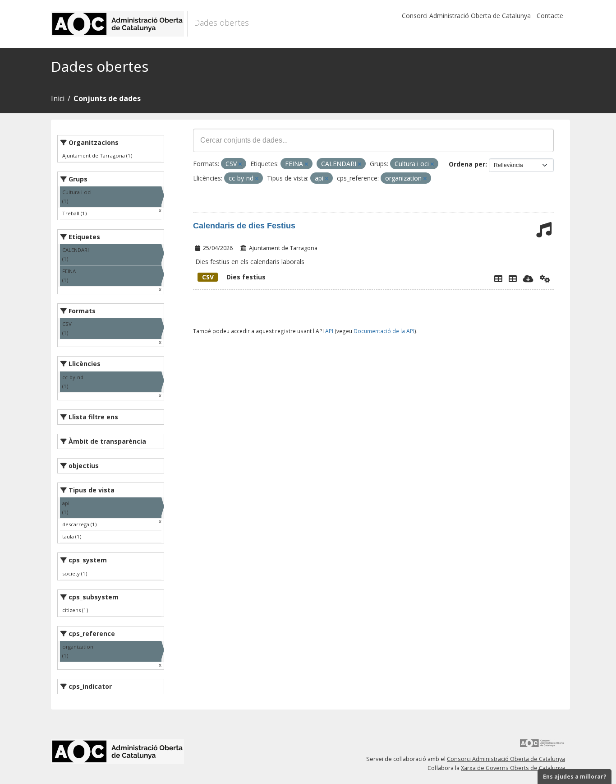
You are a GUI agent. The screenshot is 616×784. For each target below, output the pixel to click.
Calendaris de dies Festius (244, 225)
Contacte (550, 15)
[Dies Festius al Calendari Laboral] (513, 278)
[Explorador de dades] (498, 278)
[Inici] (119, 24)
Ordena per (467, 164)
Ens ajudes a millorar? (574, 776)
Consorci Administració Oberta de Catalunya (466, 15)
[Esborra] (240, 164)
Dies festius (234, 277)
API (329, 330)
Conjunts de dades (107, 98)
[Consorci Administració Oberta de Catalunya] (542, 746)
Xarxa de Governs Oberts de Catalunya (513, 768)
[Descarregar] (528, 278)
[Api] (545, 278)
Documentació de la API (384, 330)
